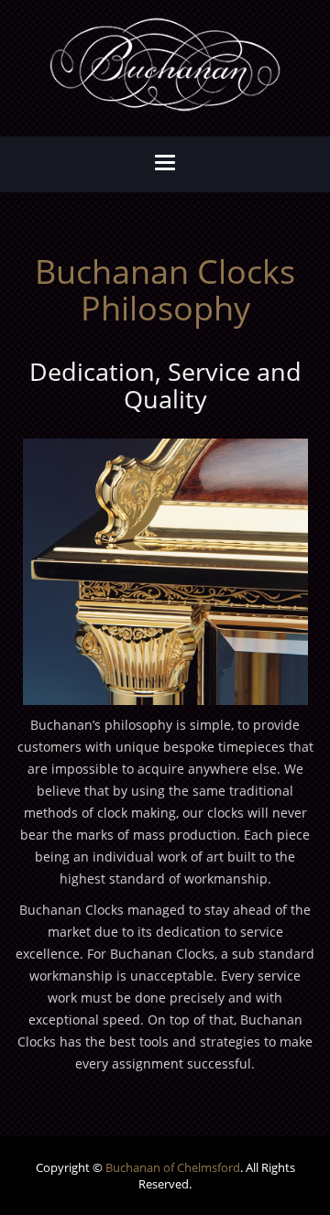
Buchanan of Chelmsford (172, 1167)
